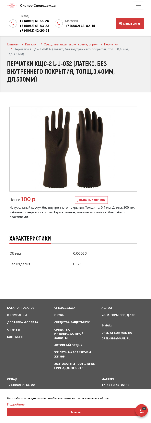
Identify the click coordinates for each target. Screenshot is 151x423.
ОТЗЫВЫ (13, 329)
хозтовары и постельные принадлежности (74, 366)
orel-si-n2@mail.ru (116, 332)
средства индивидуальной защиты (69, 333)
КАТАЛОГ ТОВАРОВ (21, 307)
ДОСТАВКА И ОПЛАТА (22, 322)
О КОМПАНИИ (17, 315)
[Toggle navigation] (138, 5)
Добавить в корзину (91, 200)
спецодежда (64, 307)
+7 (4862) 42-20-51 (34, 30)
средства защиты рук (72, 322)
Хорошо (75, 412)
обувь (59, 315)
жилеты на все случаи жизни (72, 354)
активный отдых (68, 345)
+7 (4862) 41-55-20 (34, 21)
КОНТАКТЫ (15, 336)
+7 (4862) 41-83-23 (34, 26)
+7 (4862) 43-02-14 (80, 26)
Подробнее (16, 404)
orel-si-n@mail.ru (115, 338)
